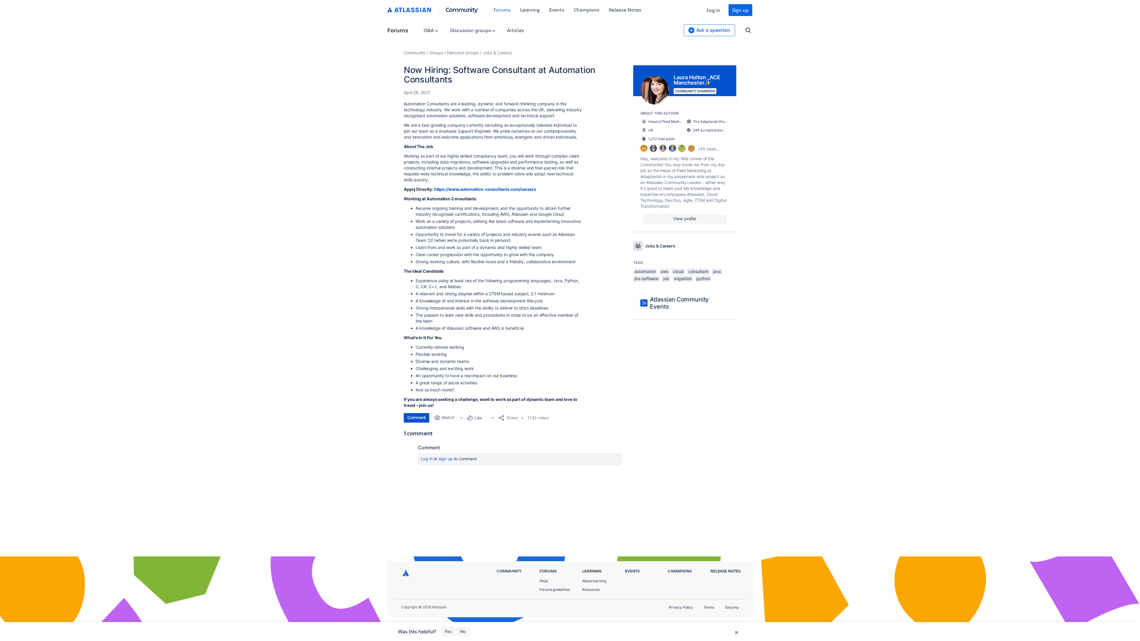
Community (462, 9)
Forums (502, 10)
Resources (591, 589)
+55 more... (708, 148)
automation (645, 271)
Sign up (740, 10)
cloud (678, 271)
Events (556, 10)
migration (683, 278)
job (666, 278)
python (703, 278)
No (463, 631)
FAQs (543, 581)
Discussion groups (471, 30)
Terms (709, 607)
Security (732, 607)
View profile (684, 218)
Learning (530, 10)
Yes (448, 631)
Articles (515, 30)
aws (664, 271)
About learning (594, 581)
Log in (713, 10)
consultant (698, 271)
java (717, 271)
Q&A (429, 30)
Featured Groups (463, 52)
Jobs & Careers (497, 52)
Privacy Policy (681, 607)
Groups (436, 52)
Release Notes (625, 10)
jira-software (646, 278)
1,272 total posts (661, 139)
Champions (586, 10)
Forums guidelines (554, 589)
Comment (416, 417)
